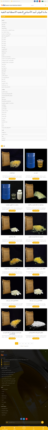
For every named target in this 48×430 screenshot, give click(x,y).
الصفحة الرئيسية (5, 389)
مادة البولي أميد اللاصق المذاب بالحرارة (8, 58)
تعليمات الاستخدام (5, 410)
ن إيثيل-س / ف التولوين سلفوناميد (8, 103)
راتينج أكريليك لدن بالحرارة (6, 33)
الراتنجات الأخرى (5, 75)
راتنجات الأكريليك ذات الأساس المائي (8, 30)
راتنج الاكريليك (4, 28)
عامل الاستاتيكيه (4, 121)
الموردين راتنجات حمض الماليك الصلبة (8, 378)
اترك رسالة (24, 427)
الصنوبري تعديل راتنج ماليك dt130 (36, 300)
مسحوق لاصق (4, 68)
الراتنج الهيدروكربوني (5, 77)
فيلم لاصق (3, 66)
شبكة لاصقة (4, 64)
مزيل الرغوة (4, 114)
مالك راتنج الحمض (12, 236)
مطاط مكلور (4, 69)
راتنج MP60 (4, 45)
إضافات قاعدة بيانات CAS (6, 127)
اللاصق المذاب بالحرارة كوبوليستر (7, 62)
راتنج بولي (3, 73)
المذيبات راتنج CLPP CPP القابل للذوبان (8, 380)
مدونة (3, 393)
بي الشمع (3, 97)
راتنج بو (3, 54)
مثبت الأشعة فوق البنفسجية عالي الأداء (8, 372)
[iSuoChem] (11, 5)
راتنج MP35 (4, 43)
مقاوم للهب (4, 105)
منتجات (3, 391)
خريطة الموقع (4, 395)
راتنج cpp (3, 24)
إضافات (3, 89)
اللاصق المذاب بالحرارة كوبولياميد (7, 60)
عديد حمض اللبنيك (5, 85)
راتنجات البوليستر (5, 83)
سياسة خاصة (4, 397)
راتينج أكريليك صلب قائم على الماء (7, 374)
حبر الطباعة (4, 132)
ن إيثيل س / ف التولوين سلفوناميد (12, 204)
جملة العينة (4, 414)
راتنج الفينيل (4, 52)
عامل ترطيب (4, 116)
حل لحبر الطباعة (4, 134)
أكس (3, 404)
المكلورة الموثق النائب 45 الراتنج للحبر (36, 332)
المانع (3, 125)
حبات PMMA (4, 106)
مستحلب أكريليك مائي (5, 32)
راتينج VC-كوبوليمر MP (6, 35)
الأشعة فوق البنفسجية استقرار (7, 93)
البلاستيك (3, 140)
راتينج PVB (3, 71)
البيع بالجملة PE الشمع (5, 385)
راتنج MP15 (4, 39)
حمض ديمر (4, 118)
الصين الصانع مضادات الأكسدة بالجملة (8, 383)
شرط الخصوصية (4, 408)
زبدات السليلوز (4, 51)
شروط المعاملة (4, 412)
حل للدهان (3, 138)
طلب (3, 130)
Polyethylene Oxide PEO (6, 101)
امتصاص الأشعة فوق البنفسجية (7, 95)
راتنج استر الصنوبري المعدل (6, 370)
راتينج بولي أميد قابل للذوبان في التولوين (35, 236)
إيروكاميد (3, 120)
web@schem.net (16, 1)
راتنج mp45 (4, 37)
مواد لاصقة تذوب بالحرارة (6, 56)
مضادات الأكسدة (5, 91)
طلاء (2, 136)
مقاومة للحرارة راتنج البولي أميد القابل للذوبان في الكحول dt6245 (12, 333)
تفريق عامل (4, 99)
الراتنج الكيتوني (4, 49)
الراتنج (3, 20)
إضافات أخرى (4, 108)
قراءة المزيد (12, 178)
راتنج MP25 (4, 41)
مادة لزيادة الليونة (5, 110)
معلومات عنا (4, 402)
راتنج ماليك (4, 26)
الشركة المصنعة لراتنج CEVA (7, 376)
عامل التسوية (4, 112)
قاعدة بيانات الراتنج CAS (6, 87)
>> (31, 343)
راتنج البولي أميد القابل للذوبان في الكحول (36, 204)
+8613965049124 (5, 1)
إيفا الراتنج (3, 81)
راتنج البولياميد (4, 22)
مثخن (3, 123)
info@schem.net (6, 364)
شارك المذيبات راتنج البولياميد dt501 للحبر (12, 268)
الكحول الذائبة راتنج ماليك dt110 (12, 300)
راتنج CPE (3, 79)
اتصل (3, 400)
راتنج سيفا (3, 47)
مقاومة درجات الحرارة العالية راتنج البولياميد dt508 (35, 268)
